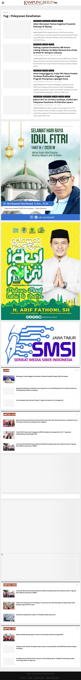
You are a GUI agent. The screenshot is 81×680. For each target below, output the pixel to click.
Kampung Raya (46, 20)
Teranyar (60, 20)
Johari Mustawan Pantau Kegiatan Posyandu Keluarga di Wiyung (54, 25)
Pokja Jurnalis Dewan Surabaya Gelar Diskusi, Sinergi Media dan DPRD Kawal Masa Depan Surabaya (46, 647)
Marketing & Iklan (39, 678)
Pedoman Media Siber (52, 678)
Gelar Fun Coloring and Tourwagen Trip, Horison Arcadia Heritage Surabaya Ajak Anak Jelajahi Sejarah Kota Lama (45, 604)
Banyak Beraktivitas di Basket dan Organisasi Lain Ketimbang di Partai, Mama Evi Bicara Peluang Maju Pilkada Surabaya (46, 389)
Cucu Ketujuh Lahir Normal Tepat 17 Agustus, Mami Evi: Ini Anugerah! (39, 400)
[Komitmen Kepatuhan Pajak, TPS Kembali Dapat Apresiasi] (9, 617)
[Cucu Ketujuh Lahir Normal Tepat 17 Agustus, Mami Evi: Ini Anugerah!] (9, 403)
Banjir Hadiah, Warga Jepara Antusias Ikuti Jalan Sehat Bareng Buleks (39, 634)
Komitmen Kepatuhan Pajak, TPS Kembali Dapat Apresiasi (36, 614)
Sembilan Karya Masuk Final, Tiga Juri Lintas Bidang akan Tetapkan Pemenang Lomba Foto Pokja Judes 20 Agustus (45, 659)
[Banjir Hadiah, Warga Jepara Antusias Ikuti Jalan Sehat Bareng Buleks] (9, 637)
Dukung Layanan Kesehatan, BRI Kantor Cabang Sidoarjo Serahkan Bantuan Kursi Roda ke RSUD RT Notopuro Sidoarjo (55, 50)
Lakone (6, 370)
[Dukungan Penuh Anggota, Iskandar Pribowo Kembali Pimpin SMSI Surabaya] (9, 379)
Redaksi (30, 678)
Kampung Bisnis (38, 96)
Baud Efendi (39, 29)
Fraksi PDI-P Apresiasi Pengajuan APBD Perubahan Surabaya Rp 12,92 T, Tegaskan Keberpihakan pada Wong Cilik (43, 433)
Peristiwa (55, 96)
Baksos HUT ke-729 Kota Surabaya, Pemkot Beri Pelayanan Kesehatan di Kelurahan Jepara (55, 101)
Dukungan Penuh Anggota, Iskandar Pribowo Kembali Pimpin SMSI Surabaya (42, 376)
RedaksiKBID (40, 81)
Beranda (23, 678)
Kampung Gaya (37, 20)
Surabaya (54, 20)
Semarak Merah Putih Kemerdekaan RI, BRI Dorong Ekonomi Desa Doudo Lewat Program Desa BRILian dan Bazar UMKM (46, 445)
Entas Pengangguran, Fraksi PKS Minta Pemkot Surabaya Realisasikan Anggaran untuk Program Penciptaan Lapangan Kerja (55, 76)
